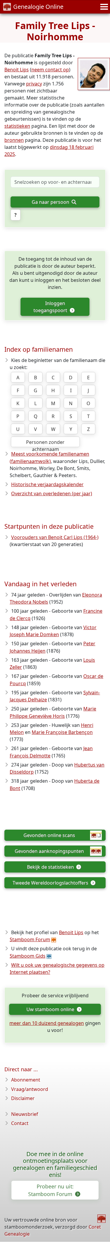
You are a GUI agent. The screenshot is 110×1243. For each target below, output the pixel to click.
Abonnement (25, 1080)
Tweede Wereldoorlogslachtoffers (51, 883)
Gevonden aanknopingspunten (49, 851)
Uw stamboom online (50, 1009)
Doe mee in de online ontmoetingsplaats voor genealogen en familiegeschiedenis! (55, 1164)
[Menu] (103, 6)
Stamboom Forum (30, 939)
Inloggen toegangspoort (50, 307)
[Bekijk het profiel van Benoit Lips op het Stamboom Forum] (94, 73)
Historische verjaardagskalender (47, 484)
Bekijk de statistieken (51, 867)
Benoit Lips (16, 69)
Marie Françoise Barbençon (62, 732)
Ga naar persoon (51, 202)
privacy (34, 83)
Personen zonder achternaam (45, 443)
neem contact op (50, 69)
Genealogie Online (38, 7)
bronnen (14, 140)
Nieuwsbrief (24, 1114)
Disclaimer (23, 1098)
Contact (19, 1123)
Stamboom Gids (27, 956)
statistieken (17, 126)
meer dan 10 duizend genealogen (46, 1023)
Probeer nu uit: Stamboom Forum (51, 1190)
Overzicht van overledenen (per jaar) (51, 493)
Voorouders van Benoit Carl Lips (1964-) (55, 537)
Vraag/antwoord (29, 1089)
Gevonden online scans (49, 835)
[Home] (101, 1219)
